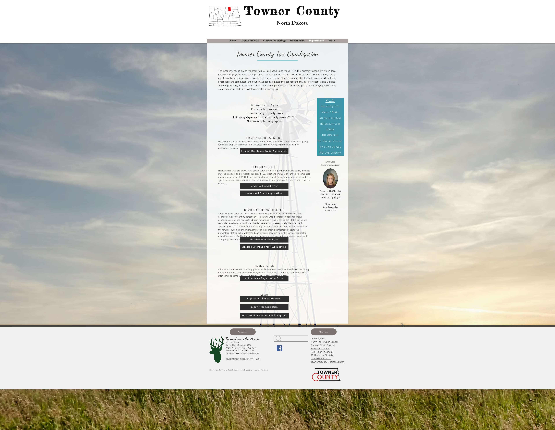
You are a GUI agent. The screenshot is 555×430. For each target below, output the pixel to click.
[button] (324, 331)
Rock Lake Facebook (322, 352)
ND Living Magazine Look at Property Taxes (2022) (264, 117)
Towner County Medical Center (327, 362)
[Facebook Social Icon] (279, 348)
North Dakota (292, 23)
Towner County (292, 11)
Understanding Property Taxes (264, 113)
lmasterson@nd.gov (249, 353)
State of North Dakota (323, 345)
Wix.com (264, 370)
